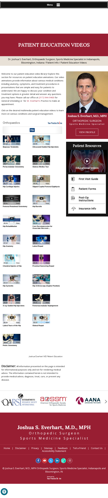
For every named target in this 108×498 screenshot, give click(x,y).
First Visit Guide (88, 179)
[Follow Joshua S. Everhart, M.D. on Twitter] (50, 460)
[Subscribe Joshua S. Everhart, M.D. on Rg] (63, 460)
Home (7, 448)
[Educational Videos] (87, 161)
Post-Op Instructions (86, 199)
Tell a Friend (79, 448)
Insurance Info (87, 208)
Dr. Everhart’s (33, 100)
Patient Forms (87, 188)
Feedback (63, 448)
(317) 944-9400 (46, 97)
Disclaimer (20, 448)
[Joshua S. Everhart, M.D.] (54, 432)
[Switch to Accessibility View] (4, 491)
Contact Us (97, 448)
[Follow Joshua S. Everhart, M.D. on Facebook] (38, 460)
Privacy (35, 448)
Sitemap (48, 448)
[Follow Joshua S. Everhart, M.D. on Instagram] (69, 460)
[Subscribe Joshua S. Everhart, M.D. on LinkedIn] (57, 460)
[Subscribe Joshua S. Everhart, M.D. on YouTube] (44, 460)
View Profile (87, 132)
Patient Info (52, 62)
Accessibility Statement (54, 451)
